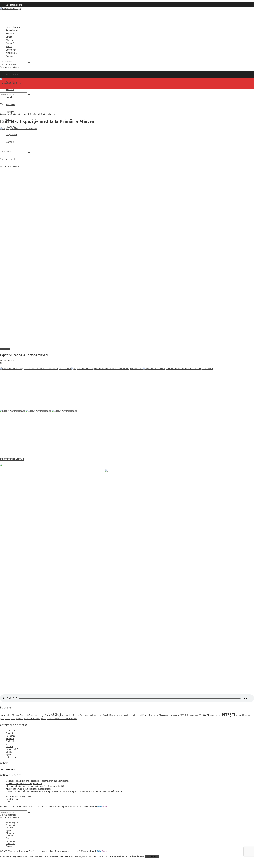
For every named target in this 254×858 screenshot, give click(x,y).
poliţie (242, 715)
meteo (196, 715)
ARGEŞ (54, 714)
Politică (10, 33)
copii (118, 715)
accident (4, 715)
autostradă (65, 715)
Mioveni (204, 714)
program (248, 715)
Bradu (82, 715)
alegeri (17, 715)
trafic (57, 719)
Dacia (145, 715)
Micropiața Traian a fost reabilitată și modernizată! (29, 788)
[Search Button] (29, 62)
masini (191, 715)
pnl (237, 715)
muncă (212, 715)
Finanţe (171, 715)
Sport (9, 36)
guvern (176, 715)
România (19, 719)
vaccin (61, 719)
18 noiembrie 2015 (8, 360)
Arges (42, 715)
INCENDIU (184, 715)
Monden (10, 40)
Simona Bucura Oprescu (35, 718)
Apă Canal (34, 715)
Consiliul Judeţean (109, 715)
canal (86, 715)
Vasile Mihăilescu (70, 719)
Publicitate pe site (14, 5)
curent (139, 715)
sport (53, 719)
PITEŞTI (228, 715)
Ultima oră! (11, 757)
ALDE (11, 715)
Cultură (10, 43)
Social (9, 46)
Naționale (11, 52)
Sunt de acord (152, 856)
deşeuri (151, 715)
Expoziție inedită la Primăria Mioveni (38, 114)
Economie (11, 49)
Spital (49, 719)
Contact (10, 56)
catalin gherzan (96, 715)
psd (2, 718)
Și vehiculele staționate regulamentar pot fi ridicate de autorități (35, 786)
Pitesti (218, 714)
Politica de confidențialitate (18, 796)
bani (71, 715)
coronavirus (125, 715)
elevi (156, 715)
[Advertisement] (53, 16)
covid (133, 715)
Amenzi (23, 715)
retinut (13, 719)
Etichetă (16, 114)
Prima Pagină (13, 27)
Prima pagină (6, 114)
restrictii (7, 719)
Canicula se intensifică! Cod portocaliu (24, 783)
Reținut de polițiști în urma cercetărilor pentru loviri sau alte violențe (37, 781)
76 (1, 363)
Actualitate (12, 30)
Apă (28, 715)
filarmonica (163, 715)
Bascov (76, 715)
